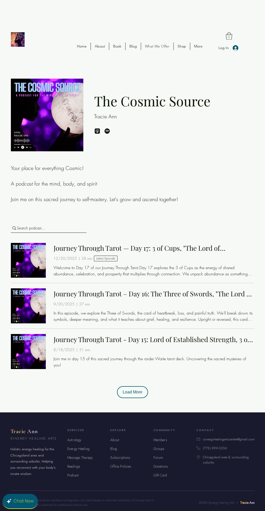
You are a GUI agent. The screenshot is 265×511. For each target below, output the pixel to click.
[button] (229, 36)
